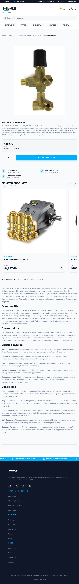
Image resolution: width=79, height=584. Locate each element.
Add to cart (48, 157)
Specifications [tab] (26, 279)
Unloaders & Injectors (25, 35)
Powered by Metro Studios (58, 575)
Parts (11, 35)
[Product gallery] (39, 80)
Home (4, 35)
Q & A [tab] (41, 279)
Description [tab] (8, 279)
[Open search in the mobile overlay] (39, 18)
